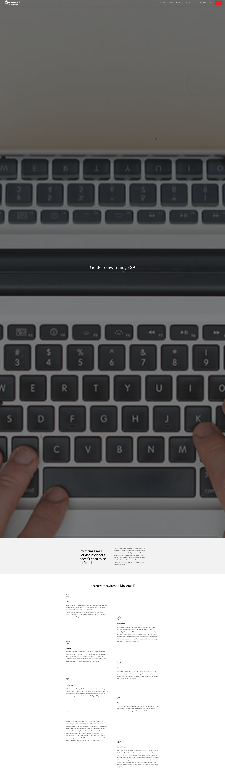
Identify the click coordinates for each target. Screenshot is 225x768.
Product (163, 2)
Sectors (170, 2)
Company (203, 2)
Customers (179, 2)
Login (211, 2)
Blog (195, 2)
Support (188, 2)
